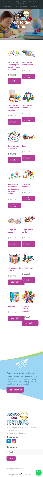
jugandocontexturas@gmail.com (30, 6)
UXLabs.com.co (27, 475)
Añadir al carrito (13, 81)
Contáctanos (15, 389)
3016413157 (9, 6)
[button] (39, 473)
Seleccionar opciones (16, 282)
